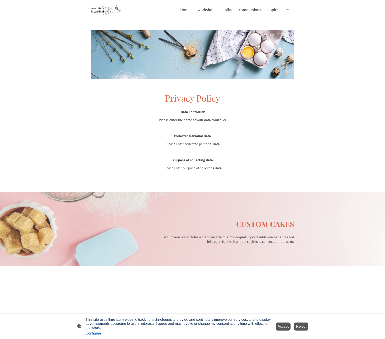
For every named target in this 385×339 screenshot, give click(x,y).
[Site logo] (106, 9)
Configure (93, 333)
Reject (301, 326)
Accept (283, 326)
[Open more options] (287, 9)
